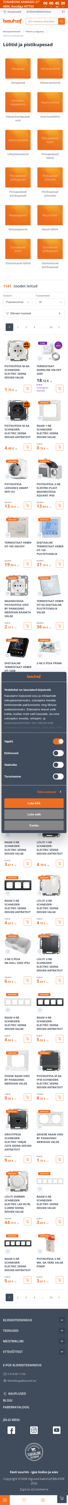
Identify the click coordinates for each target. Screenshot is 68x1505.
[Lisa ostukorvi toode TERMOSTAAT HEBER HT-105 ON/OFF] (27, 564)
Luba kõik (34, 803)
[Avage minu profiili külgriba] (43, 1500)
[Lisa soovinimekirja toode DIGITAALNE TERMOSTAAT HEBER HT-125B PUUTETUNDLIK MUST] (7, 655)
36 (51, 327)
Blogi (7, 1400)
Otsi (61, 21)
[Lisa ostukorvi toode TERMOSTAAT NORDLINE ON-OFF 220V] (59, 388)
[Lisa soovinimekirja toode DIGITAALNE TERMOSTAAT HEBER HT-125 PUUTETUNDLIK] (39, 535)
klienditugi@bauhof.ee (22, 1380)
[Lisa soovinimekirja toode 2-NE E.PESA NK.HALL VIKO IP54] (7, 951)
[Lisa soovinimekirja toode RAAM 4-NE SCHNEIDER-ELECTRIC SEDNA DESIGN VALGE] (7, 1010)
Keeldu (34, 825)
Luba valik (34, 814)
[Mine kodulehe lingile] (12, 21)
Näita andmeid (46, 791)
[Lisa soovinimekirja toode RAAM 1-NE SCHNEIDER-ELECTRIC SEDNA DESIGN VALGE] (39, 418)
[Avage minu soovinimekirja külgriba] (24, 1500)
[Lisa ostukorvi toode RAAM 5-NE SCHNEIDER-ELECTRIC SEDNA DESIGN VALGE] (59, 1221)
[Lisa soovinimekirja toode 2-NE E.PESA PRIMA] (39, 655)
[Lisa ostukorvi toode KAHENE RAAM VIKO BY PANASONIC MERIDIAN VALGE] (59, 1159)
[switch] (58, 753)
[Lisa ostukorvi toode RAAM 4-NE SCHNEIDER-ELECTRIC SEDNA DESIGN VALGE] (27, 1038)
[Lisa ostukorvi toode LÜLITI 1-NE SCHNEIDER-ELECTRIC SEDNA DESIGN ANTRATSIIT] (59, 863)
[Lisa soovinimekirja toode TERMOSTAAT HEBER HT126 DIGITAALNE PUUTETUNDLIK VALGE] (39, 593)
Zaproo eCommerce (34, 1489)
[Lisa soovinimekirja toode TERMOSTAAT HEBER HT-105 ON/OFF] (7, 535)
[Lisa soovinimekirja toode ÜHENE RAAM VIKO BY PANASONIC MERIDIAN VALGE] (7, 1068)
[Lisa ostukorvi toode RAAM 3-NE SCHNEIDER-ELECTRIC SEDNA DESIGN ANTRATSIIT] (27, 922)
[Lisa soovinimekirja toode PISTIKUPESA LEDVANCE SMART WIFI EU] (7, 476)
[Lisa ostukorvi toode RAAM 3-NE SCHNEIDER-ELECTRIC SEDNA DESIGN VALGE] (27, 863)
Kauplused (14, 11)
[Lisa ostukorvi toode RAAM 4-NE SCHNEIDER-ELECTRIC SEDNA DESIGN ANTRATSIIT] (59, 1038)
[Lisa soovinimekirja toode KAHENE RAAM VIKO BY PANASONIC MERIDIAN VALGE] (39, 1127)
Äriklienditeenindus (38, 11)
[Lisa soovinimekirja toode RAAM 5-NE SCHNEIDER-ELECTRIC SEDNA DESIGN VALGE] (39, 1189)
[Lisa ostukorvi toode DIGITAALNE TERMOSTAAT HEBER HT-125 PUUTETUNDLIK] (59, 564)
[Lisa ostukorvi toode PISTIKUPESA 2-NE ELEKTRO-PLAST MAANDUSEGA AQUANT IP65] (59, 505)
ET (63, 11)
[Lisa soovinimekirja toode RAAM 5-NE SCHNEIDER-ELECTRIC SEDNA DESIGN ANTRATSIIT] (7, 1251)
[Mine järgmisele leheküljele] (59, 327)
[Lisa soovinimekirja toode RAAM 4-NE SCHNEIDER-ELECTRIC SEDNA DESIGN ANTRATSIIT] (39, 1010)
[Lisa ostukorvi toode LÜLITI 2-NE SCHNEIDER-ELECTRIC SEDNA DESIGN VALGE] (59, 922)
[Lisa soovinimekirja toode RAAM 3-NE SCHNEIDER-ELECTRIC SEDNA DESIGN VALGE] (7, 834)
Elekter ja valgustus (35, 31)
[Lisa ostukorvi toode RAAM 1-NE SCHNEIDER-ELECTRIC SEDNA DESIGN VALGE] (59, 447)
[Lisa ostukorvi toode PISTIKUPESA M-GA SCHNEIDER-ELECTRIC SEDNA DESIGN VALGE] (27, 388)
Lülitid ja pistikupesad (13, 35)
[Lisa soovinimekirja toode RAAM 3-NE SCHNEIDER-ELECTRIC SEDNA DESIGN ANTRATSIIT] (7, 893)
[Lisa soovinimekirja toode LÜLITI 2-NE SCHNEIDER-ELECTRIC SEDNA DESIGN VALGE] (39, 893)
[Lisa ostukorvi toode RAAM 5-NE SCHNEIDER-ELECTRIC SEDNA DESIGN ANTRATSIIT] (27, 1280)
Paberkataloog (16, 1407)
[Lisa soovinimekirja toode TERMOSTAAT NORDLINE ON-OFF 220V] (39, 358)
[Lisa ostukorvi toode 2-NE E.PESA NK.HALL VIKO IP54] (27, 980)
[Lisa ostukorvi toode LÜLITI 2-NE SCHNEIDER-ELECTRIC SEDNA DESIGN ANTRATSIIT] (59, 980)
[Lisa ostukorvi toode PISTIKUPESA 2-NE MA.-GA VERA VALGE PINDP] (59, 1280)
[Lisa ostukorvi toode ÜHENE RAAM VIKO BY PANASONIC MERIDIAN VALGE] (27, 1097)
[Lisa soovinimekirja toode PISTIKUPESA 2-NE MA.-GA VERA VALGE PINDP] (39, 1251)
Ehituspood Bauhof (12, 31)
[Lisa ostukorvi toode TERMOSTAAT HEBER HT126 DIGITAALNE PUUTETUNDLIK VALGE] (59, 626)
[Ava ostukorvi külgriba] (62, 1498)
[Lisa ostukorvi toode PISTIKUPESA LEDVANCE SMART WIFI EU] (27, 505)
